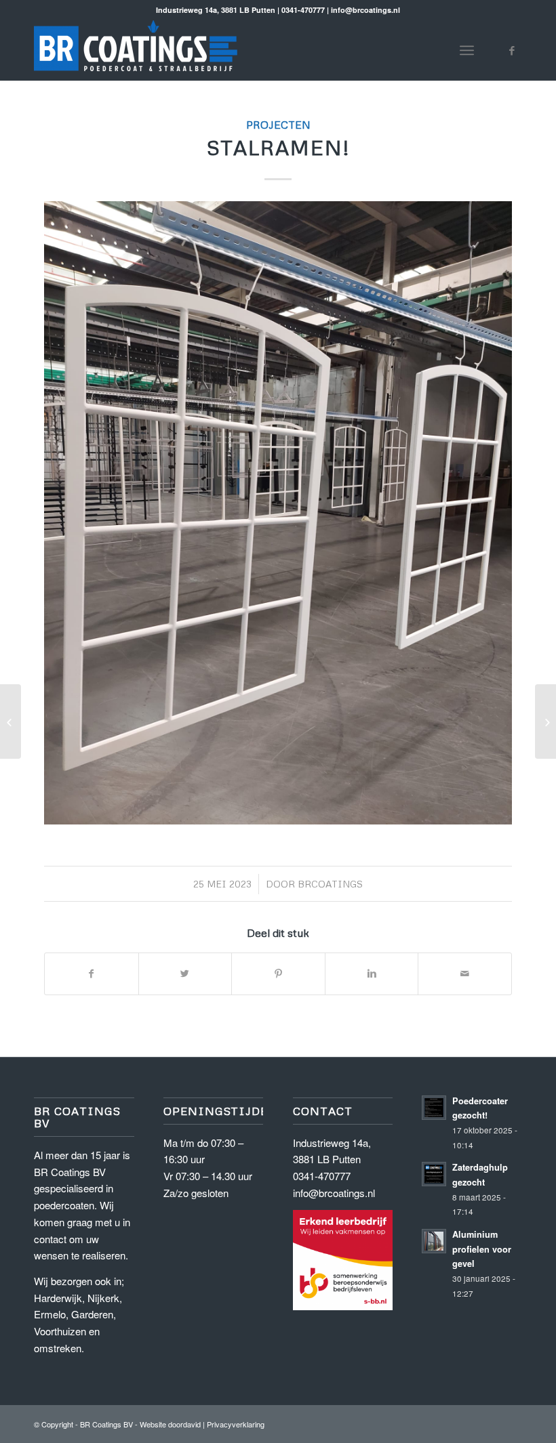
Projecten (278, 124)
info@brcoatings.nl (334, 1193)
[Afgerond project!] (10, 721)
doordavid (184, 1424)
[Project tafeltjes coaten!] (545, 721)
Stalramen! (278, 147)
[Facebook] (512, 50)
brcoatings (330, 884)
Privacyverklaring (235, 1424)
